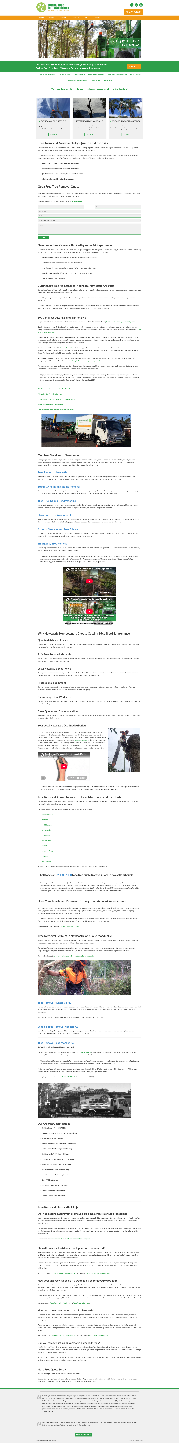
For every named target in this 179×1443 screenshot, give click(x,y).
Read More (53, 134)
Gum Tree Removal (64, 74)
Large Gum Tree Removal (98, 1335)
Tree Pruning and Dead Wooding (57, 500)
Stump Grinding (135, 74)
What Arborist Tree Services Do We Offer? (54, 389)
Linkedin (136, 5)
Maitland (44, 820)
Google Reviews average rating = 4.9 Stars (87, 361)
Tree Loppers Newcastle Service (64, 1273)
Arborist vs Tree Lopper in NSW (98, 1273)
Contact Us (134, 66)
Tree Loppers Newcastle (47, 74)
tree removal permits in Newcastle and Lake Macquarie (74, 956)
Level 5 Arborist (66, 348)
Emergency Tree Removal (96, 74)
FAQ (86, 18)
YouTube (141, 5)
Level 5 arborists (85, 1052)
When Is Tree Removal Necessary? (50, 404)
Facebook (132, 5)
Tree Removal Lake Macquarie (56, 1042)
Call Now (125, 134)
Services (63, 18)
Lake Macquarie (47, 814)
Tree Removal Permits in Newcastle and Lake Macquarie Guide (72, 1239)
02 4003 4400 (77, 201)
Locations (75, 18)
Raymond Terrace (47, 851)
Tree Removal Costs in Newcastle (62, 1335)
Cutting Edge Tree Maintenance (55, 7)
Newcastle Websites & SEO (136, 1440)
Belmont (44, 856)
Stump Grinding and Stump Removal (59, 486)
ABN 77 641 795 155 (68, 1077)
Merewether (46, 840)
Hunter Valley (46, 830)
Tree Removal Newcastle (52, 472)
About (51, 18)
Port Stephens (46, 825)
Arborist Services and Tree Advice (58, 529)
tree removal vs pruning (70, 926)
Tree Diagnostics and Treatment (77, 80)
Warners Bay (46, 861)
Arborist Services (79, 74)
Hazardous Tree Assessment (117, 74)
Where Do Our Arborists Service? (50, 394)
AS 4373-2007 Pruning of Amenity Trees (120, 322)
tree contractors (80, 740)
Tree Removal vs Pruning (59, 1303)
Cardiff (44, 846)
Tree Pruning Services (81, 1303)
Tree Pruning (95, 80)
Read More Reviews (83, 1435)
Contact (97, 18)
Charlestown (46, 835)
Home (41, 18)
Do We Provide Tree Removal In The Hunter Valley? (56, 399)
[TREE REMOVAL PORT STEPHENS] (53, 126)
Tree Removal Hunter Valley (54, 1002)
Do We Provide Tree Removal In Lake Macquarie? (56, 410)
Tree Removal (107, 80)
